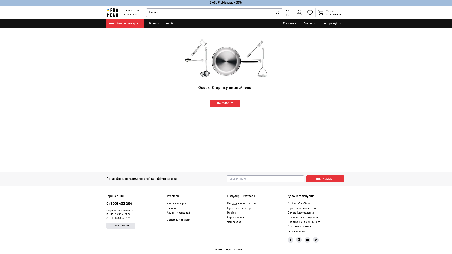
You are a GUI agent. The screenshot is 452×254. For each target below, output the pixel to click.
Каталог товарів (176, 203)
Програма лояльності (300, 226)
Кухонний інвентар (239, 208)
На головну (225, 103)
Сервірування (235, 217)
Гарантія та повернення (302, 208)
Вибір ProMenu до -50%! (226, 2)
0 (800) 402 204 (131, 11)
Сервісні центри (297, 231)
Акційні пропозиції (178, 212)
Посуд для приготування (242, 203)
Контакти (309, 23)
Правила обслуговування (303, 217)
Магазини (289, 23)
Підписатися (325, 179)
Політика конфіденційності (304, 222)
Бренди (154, 23)
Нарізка (232, 212)
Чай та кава (234, 222)
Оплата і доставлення (301, 212)
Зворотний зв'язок (178, 220)
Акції (169, 23)
